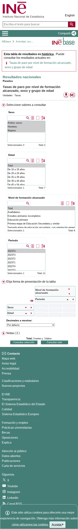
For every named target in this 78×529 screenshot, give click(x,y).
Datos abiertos (11, 456)
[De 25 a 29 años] (26, 177)
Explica (6, 442)
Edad (11, 154)
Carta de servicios (13, 465)
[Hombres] (26, 127)
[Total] (26, 165)
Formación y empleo (15, 422)
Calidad (7, 409)
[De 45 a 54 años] (26, 185)
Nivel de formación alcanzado (26, 197)
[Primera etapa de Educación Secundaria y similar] (41, 223)
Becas (6, 432)
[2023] (26, 251)
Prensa (6, 373)
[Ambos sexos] (26, 123)
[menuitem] (39, 190)
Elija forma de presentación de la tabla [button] (31, 281)
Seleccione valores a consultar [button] (26, 104)
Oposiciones (10, 437)
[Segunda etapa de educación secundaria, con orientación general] (41, 227)
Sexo (11, 112)
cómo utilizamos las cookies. (30, 524)
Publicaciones (11, 460)
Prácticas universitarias (17, 427)
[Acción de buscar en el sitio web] (71, 24)
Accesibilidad (10, 368)
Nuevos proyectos (13, 385)
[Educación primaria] (41, 220)
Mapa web (8, 358)
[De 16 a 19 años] (26, 169)
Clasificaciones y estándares (20, 380)
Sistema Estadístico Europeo (20, 414)
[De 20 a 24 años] (26, 173)
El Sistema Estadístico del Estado (23, 404)
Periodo (13, 240)
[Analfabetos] (41, 212)
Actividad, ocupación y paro (30, 41)
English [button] (70, 15)
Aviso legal (9, 363)
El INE (6, 394)
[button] (66, 33)
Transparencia (11, 399)
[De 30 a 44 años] (26, 181)
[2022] (26, 266)
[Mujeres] (26, 130)
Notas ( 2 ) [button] (13, 333)
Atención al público (14, 451)
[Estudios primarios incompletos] (41, 216)
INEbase (6, 41)
